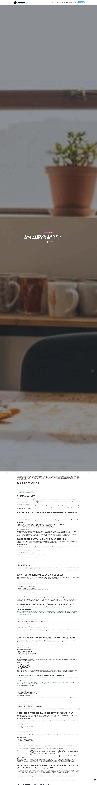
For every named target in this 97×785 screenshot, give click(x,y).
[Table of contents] (95, 780)
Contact (74, 2)
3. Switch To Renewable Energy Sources (25, 487)
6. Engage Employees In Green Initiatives (25, 491)
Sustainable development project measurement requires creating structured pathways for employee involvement (38, 697)
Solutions (57, 2)
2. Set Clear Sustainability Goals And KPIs (26, 486)
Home (53, 2)
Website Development (48, 232)
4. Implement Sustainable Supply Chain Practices (27, 489)
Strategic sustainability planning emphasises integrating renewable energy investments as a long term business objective (40, 596)
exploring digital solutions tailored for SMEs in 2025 (52, 659)
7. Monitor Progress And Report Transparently (26, 492)
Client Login (81, 2)
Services (61, 2)
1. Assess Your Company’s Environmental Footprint (27, 485)
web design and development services (31, 776)
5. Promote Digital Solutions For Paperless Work (27, 490)
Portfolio (66, 2)
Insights (70, 2)
